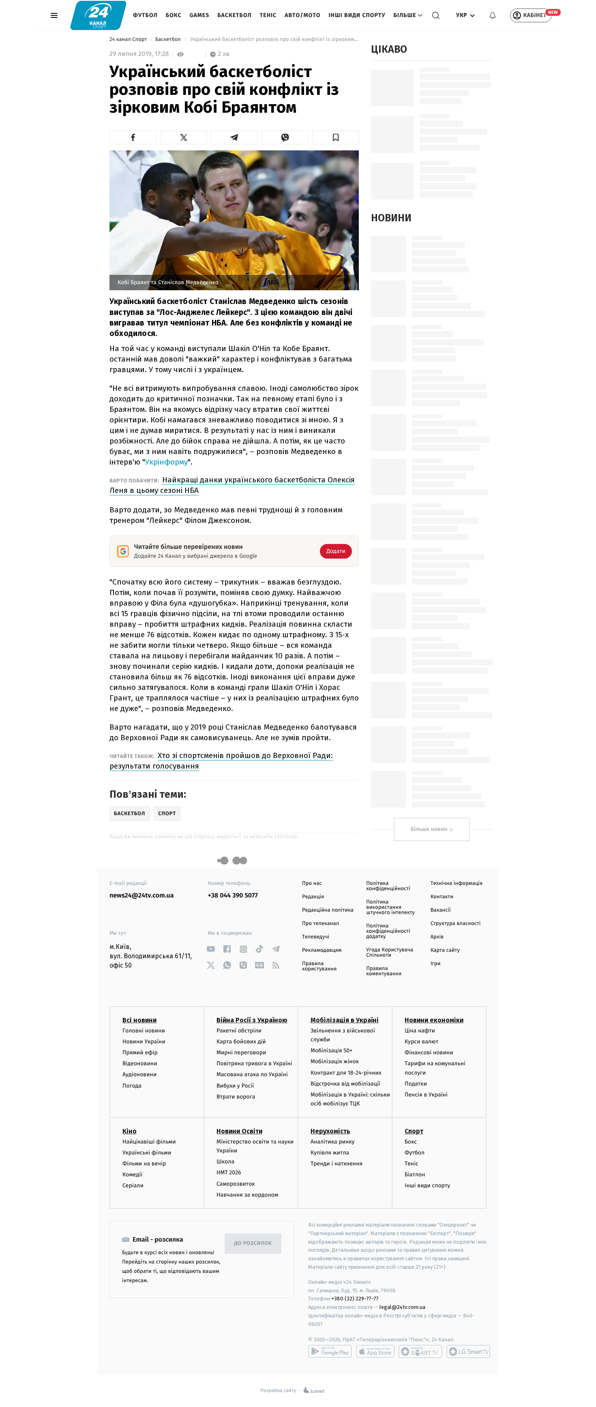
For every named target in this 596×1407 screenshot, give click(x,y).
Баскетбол (234, 15)
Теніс (268, 15)
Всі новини (139, 1020)
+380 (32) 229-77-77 (355, 1299)
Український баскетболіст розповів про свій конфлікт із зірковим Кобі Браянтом (274, 39)
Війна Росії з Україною (252, 1020)
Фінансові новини (429, 1052)
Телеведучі (315, 937)
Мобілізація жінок (335, 1061)
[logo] (98, 15)
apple (375, 1351)
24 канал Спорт (128, 39)
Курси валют (421, 1041)
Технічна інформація (456, 883)
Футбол (145, 15)
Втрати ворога (236, 1096)
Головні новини (143, 1030)
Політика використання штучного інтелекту (390, 907)
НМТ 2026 (229, 1172)
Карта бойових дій (241, 1041)
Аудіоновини (139, 1074)
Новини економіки (434, 1020)
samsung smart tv (468, 1351)
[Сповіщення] (492, 15)
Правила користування (319, 966)
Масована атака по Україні (252, 1074)
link (211, 949)
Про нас (312, 883)
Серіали (133, 1185)
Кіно (129, 1131)
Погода (131, 1085)
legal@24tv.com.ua (402, 1307)
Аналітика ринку (332, 1141)
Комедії (132, 1174)
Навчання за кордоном (247, 1194)
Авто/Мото (302, 15)
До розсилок (253, 1243)
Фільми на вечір (144, 1163)
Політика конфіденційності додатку (388, 931)
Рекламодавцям (321, 950)
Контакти (442, 896)
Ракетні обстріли (239, 1030)
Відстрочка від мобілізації (345, 1083)
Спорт (414, 1131)
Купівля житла (330, 1152)
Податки (416, 1083)
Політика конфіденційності (388, 886)
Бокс (174, 15)
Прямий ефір (140, 1052)
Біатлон (415, 1174)
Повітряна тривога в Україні (254, 1063)
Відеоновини (139, 1063)
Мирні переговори (241, 1052)
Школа (225, 1161)
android (330, 1351)
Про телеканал (320, 923)
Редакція (313, 896)
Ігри (436, 963)
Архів (437, 937)
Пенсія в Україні (426, 1094)
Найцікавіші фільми (149, 1141)
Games (200, 15)
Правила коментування (383, 971)
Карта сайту (445, 950)
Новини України (143, 1041)
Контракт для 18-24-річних (346, 1072)
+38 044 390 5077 (233, 895)
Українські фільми (146, 1152)
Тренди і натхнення (336, 1163)
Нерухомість (330, 1131)
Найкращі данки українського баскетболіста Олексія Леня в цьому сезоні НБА (232, 485)
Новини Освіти (239, 1131)
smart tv (420, 1351)
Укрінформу (166, 462)
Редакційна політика (328, 910)
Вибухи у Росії (235, 1085)
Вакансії (441, 910)
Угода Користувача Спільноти (389, 952)
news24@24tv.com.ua (141, 895)
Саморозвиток (236, 1183)
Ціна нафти (420, 1030)
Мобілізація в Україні (345, 1020)
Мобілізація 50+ (331, 1050)
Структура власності (456, 923)
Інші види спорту (356, 15)
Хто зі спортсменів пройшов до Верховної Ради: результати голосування (221, 761)
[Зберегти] (335, 137)
